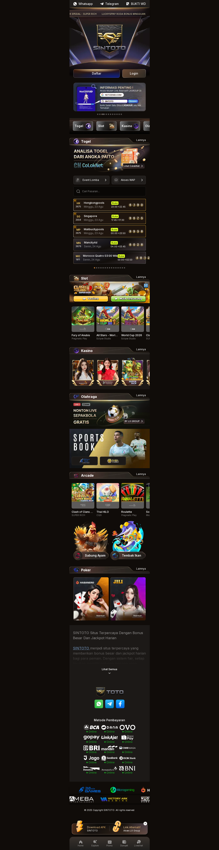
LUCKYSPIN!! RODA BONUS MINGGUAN (105, 14)
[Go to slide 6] (110, 114)
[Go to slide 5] (108, 114)
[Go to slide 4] (106, 114)
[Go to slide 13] (120, 267)
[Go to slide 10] (119, 114)
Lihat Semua (109, 669)
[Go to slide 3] (103, 114)
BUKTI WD (138, 4)
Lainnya (141, 140)
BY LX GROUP (132, 421)
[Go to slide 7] (112, 114)
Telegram (112, 4)
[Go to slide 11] (121, 114)
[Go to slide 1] (97, 114)
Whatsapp (85, 4)
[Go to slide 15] (124, 267)
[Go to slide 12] (118, 267)
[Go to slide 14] (122, 267)
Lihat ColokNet (131, 166)
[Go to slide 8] (114, 114)
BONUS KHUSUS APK (144, 14)
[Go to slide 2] (100, 114)
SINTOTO (81, 648)
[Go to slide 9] (117, 114)
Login (134, 73)
